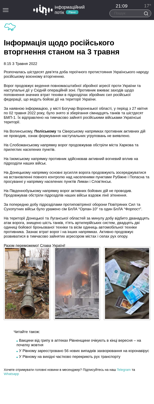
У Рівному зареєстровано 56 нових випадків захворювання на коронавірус (84, 351)
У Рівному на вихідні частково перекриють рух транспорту (69, 356)
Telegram (124, 370)
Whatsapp (11, 374)
